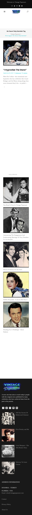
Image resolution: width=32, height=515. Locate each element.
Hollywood (18, 73)
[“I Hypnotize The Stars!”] (16, 53)
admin (25, 73)
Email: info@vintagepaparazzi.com (13, 493)
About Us (5, 509)
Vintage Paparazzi (15, 34)
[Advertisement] (16, 21)
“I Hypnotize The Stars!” (15, 69)
